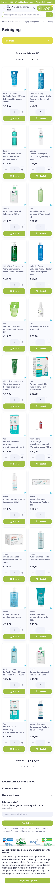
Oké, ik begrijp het (27, 880)
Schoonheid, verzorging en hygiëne (24, 21)
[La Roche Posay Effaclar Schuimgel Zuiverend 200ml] (14, 79)
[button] (27, 40)
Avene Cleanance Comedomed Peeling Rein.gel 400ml (39, 727)
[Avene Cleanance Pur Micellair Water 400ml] (41, 540)
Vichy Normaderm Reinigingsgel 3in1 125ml (11, 387)
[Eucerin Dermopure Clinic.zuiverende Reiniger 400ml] (14, 136)
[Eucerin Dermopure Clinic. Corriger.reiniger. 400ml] (41, 136)
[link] (18, 766)
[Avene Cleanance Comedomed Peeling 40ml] (41, 482)
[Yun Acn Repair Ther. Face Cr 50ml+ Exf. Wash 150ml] (41, 367)
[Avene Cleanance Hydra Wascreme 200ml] (14, 482)
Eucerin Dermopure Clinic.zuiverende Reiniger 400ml (12, 156)
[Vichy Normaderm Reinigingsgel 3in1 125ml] (14, 367)
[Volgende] (37, 766)
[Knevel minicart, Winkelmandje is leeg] (40, 8)
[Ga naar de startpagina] (19, 8)
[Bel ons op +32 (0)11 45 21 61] (34, 8)
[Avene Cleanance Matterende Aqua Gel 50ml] (14, 540)
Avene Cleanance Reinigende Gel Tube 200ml (39, 617)
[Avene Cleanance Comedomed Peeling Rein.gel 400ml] (41, 710)
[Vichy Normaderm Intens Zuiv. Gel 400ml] (14, 252)
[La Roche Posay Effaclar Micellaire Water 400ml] (14, 655)
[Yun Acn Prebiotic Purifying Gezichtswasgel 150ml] (14, 424)
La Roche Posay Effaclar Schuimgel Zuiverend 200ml (14, 99)
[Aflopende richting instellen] (38, 59)
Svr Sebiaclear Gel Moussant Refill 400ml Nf (13, 329)
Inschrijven (27, 823)
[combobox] (24, 14)
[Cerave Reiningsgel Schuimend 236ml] (14, 194)
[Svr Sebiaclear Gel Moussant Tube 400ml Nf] (41, 194)
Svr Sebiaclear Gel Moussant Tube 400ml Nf (40, 214)
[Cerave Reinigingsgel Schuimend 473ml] (41, 655)
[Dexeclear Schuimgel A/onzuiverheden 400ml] (41, 424)
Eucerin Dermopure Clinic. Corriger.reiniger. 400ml (40, 156)
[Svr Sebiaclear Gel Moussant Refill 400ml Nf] (14, 309)
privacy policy (41, 831)
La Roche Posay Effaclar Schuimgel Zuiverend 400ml (41, 99)
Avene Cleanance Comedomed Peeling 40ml (39, 502)
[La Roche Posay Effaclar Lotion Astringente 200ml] (41, 252)
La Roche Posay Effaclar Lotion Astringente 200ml (41, 272)
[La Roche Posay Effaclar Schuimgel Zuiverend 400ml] (41, 79)
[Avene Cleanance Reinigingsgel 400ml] (14, 597)
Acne (43, 21)
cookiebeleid (40, 873)
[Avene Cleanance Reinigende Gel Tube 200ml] (41, 597)
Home (4, 21)
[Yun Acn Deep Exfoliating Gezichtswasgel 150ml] (14, 710)
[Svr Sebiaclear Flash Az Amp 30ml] (41, 309)
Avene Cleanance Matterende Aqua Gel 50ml (13, 560)
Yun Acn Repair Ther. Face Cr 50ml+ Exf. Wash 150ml (39, 387)
